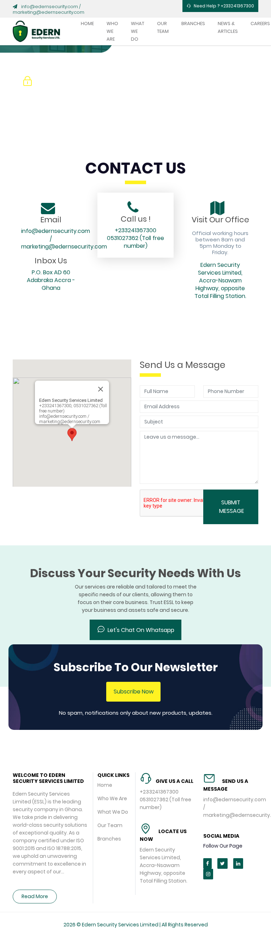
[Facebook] (207, 863)
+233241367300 (135, 230)
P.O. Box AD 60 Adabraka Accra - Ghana (51, 280)
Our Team (163, 27)
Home (87, 23)
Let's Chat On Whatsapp (141, 630)
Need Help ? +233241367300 (224, 6)
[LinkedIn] (238, 863)
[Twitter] (222, 863)
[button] (72, 434)
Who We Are (112, 31)
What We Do (137, 31)
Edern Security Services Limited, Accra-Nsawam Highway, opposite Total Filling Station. (220, 280)
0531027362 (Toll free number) (135, 242)
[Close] (100, 389)
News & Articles (228, 27)
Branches (193, 23)
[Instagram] (208, 874)
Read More (35, 896)
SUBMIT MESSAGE (231, 506)
